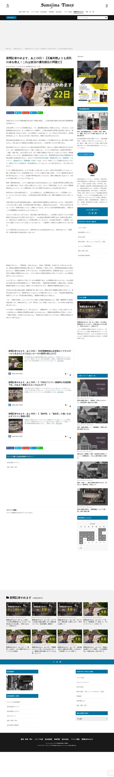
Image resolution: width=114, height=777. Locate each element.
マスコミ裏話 (68, 12)
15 (100, 536)
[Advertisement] (57, 34)
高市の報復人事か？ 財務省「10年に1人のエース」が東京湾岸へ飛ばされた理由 (91, 401)
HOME (9, 48)
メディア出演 (34, 12)
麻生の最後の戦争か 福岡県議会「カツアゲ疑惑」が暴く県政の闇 (91, 510)
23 (104, 539)
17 (81, 539)
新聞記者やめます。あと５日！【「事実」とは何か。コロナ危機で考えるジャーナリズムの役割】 (18, 649)
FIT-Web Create (56, 745)
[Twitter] (18, 112)
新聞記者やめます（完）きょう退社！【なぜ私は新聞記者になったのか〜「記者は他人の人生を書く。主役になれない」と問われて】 (92, 324)
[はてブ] (33, 112)
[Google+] (26, 112)
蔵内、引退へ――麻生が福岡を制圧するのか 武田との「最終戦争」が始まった (92, 483)
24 (81, 542)
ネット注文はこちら (85, 154)
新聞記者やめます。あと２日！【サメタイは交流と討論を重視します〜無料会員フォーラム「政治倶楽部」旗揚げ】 (44, 622)
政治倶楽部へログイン (13, 462)
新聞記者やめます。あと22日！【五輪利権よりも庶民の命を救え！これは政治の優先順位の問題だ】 (49, 48)
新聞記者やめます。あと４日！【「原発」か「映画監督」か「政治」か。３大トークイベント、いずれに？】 (95, 622)
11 (85, 536)
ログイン (22, 512)
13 (92, 536)
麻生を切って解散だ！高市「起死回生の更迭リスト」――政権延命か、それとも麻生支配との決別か (92, 456)
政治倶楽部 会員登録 (84, 255)
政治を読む (59, 12)
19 (88, 539)
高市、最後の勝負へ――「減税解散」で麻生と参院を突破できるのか (92, 428)
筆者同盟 (51, 12)
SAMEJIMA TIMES (62, 743)
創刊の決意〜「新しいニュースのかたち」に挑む (92, 241)
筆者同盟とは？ (81, 700)
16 (104, 536)
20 (92, 539)
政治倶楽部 (44, 12)
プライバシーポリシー (83, 682)
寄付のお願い (82, 237)
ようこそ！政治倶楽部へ (85, 246)
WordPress (72, 745)
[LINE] (40, 112)
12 (88, 536)
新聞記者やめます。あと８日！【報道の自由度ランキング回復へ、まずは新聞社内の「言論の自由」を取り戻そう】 (95, 649)
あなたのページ (11, 716)
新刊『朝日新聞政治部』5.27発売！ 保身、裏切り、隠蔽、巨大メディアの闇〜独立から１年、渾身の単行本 (92, 133)
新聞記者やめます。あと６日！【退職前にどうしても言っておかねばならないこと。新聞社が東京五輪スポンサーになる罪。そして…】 (44, 650)
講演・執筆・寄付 (24, 12)
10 (81, 536)
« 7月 (80, 548)
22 (100, 539)
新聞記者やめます (79, 12)
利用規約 (79, 696)
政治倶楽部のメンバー (13, 706)
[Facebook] (10, 112)
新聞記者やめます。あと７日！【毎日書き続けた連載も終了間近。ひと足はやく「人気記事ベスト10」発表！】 (70, 649)
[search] (106, 17)
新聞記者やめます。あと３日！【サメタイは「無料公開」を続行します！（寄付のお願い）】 (70, 622)
